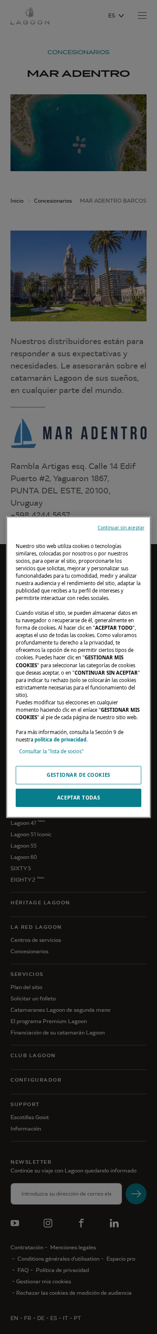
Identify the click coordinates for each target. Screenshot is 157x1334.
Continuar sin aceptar (121, 527)
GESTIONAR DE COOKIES (78, 775)
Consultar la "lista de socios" (51, 751)
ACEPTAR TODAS (78, 797)
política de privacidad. (61, 739)
